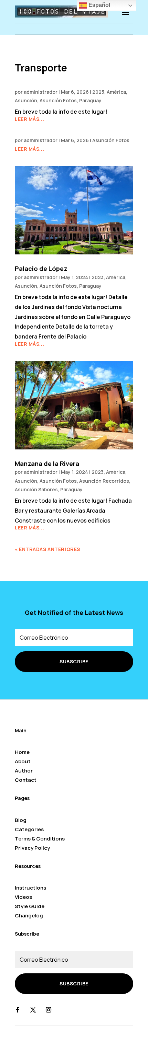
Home (22, 752)
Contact (25, 779)
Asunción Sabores (36, 489)
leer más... (29, 119)
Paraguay (90, 100)
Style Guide (29, 906)
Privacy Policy (32, 847)
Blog (21, 820)
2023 (98, 92)
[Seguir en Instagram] (48, 1009)
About (23, 761)
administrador (40, 92)
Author (24, 770)
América (116, 92)
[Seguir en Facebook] (17, 1009)
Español (98, 5)
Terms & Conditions (40, 838)
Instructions (30, 887)
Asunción (26, 100)
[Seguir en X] (33, 1009)
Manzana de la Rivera (47, 463)
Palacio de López (41, 268)
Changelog (29, 915)
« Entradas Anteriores (47, 549)
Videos (23, 897)
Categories (29, 829)
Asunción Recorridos (104, 481)
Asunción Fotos (58, 100)
